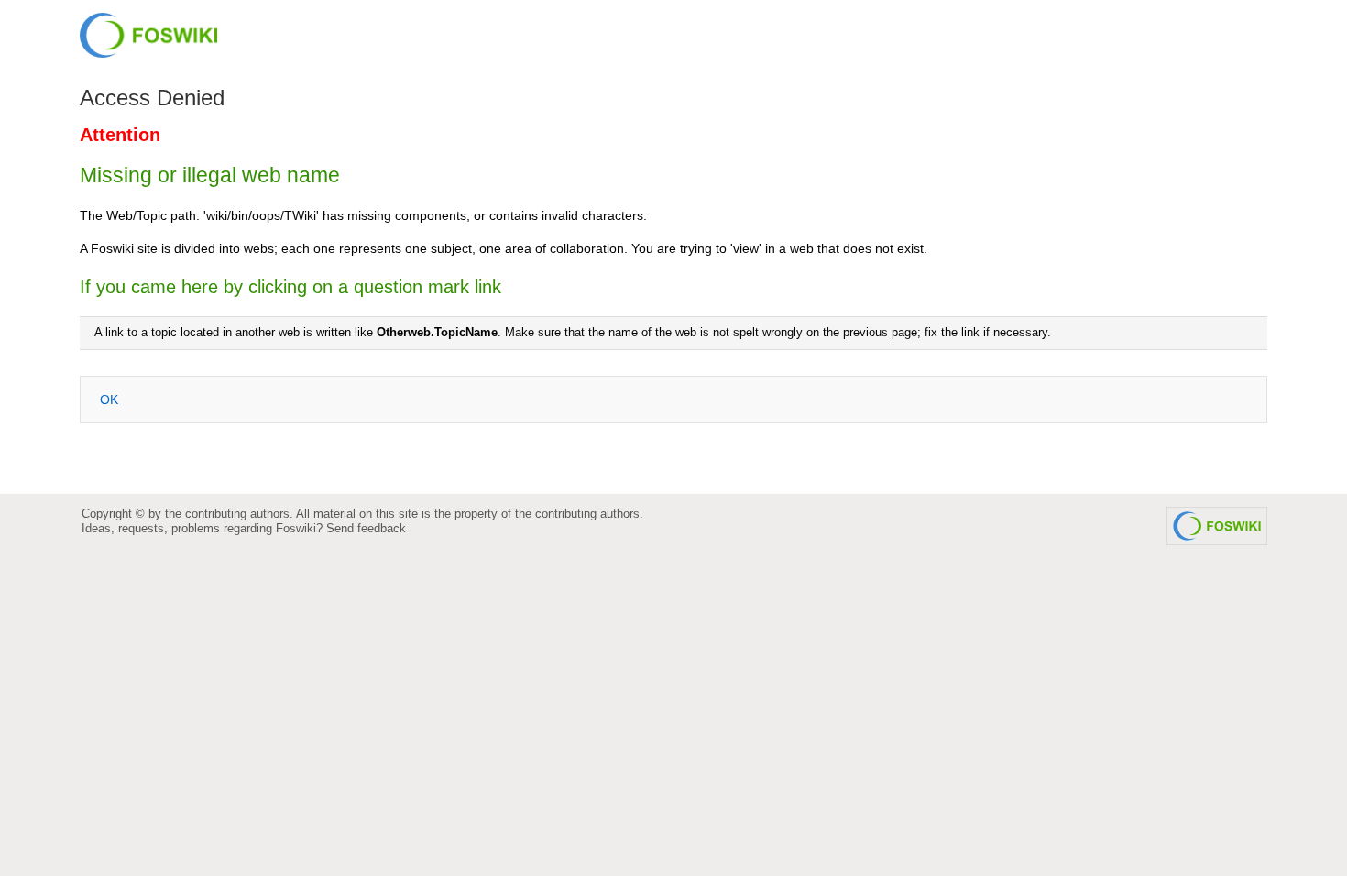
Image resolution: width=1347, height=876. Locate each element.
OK (109, 399)
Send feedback (366, 528)
